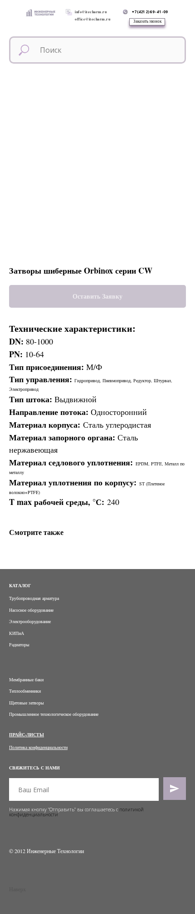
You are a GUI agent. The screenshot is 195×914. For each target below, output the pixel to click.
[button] (147, 21)
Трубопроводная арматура (34, 598)
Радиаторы (19, 644)
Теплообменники (25, 691)
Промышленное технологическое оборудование (53, 714)
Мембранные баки (26, 679)
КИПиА (16, 633)
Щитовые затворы (26, 702)
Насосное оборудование (31, 610)
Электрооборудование (30, 621)
